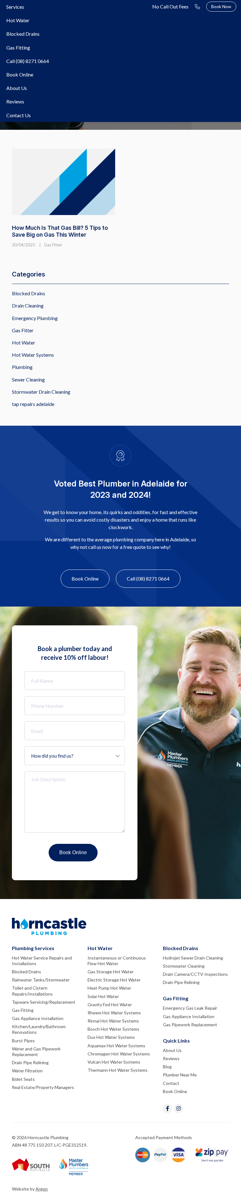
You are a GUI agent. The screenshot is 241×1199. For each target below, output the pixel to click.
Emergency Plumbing (35, 318)
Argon (41, 1188)
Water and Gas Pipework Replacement (36, 1051)
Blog (167, 1066)
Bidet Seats (23, 1079)
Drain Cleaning (28, 305)
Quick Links (176, 1041)
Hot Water (17, 20)
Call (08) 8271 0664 (27, 61)
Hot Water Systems (33, 355)
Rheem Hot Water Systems (114, 1012)
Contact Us (18, 115)
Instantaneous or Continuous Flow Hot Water (117, 960)
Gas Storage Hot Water (111, 971)
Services (15, 7)
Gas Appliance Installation (37, 1018)
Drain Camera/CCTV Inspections (195, 974)
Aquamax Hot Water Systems (116, 1045)
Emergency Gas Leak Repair (190, 1008)
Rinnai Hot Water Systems (113, 1020)
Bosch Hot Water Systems (113, 1029)
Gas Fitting (18, 47)
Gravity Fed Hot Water (110, 1004)
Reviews (15, 101)
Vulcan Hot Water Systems (114, 1062)
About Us (16, 88)
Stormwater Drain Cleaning (41, 392)
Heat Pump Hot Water (109, 988)
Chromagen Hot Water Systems (119, 1053)
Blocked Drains (23, 34)
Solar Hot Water (103, 996)
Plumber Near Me (180, 1074)
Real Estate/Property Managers (43, 1087)
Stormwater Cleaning (184, 966)
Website (20, 1188)
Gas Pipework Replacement (190, 1024)
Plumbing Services (33, 948)
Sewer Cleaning (28, 379)
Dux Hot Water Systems (111, 1037)
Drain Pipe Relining (30, 1062)
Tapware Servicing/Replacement (43, 1002)
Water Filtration (27, 1070)
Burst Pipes (23, 1040)
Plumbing (22, 367)
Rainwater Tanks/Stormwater (41, 979)
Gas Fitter (53, 244)
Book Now (221, 6)
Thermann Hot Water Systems (117, 1070)
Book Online (19, 74)
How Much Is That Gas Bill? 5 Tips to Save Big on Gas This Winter (60, 231)
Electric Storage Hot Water (114, 979)
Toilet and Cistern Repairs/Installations (32, 990)
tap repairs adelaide (33, 404)
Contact (171, 1083)
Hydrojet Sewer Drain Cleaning (193, 957)
